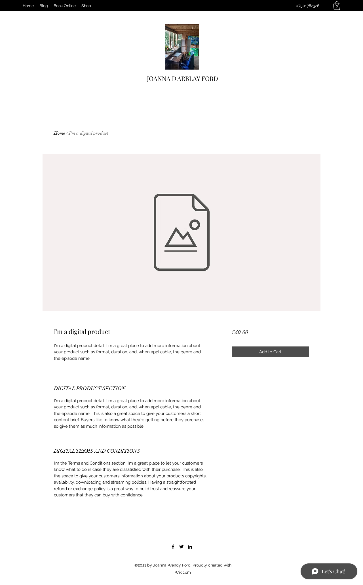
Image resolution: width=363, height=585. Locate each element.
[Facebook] (173, 547)
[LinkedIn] (190, 547)
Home (59, 133)
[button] (336, 5)
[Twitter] (181, 547)
